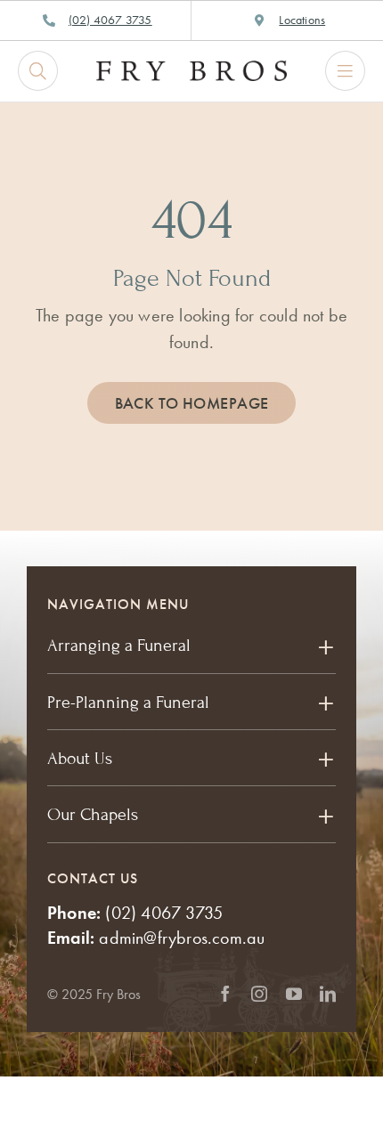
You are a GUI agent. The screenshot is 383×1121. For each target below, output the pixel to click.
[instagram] (259, 994)
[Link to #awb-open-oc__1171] (38, 71)
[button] (191, 645)
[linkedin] (328, 994)
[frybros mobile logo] (191, 69)
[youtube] (294, 994)
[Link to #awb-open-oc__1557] (345, 71)
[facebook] (225, 994)
